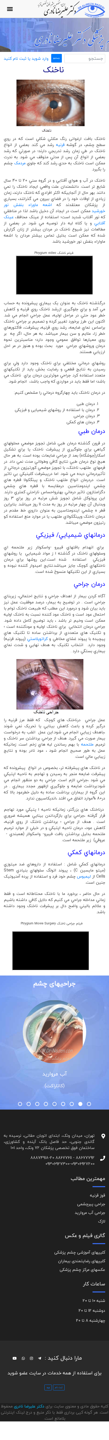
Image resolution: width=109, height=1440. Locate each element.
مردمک (20, 163)
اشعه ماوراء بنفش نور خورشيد (54, 207)
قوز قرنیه (97, 1195)
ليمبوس (84, 876)
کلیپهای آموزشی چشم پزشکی (79, 1252)
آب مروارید (54, 1073)
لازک (101, 1221)
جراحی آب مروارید (90, 1212)
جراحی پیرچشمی (91, 1204)
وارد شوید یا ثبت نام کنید (26, 58)
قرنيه (60, 144)
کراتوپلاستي (37, 638)
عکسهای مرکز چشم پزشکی (82, 1269)
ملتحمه (88, 744)
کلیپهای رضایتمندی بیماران (81, 1260)
